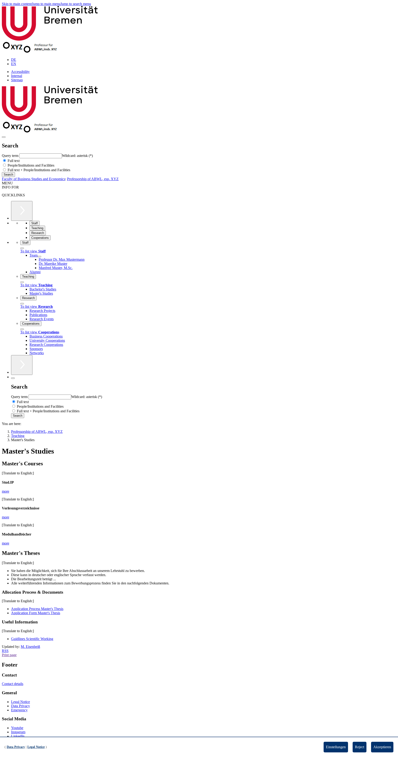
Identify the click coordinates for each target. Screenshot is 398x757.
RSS (5, 651)
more (5, 491)
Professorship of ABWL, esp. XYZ (93, 179)
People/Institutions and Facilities (30, 165)
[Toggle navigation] (4, 137)
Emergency (19, 710)
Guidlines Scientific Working (32, 639)
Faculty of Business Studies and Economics (33, 179)
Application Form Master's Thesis (35, 613)
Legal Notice (20, 702)
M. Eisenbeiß (30, 647)
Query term (10, 156)
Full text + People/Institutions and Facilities (38, 170)
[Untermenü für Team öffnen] (39, 256)
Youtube (17, 728)
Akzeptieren (382, 747)
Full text (13, 161)
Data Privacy (20, 706)
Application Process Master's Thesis (37, 609)
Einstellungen (336, 747)
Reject (359, 747)
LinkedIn (17, 736)
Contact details (12, 684)
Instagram (18, 732)
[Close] (22, 248)
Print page (9, 655)
